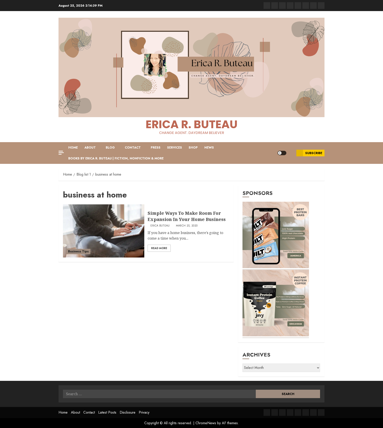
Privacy (144, 412)
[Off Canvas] (61, 153)
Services (174, 147)
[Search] (291, 153)
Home (73, 147)
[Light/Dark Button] (281, 153)
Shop (193, 147)
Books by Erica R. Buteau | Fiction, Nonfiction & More (116, 158)
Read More (159, 248)
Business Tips (78, 251)
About (90, 147)
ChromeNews (205, 423)
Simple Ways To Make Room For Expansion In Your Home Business (187, 216)
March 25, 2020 (187, 226)
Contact (133, 147)
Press (155, 147)
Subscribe (313, 153)
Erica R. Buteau (192, 124)
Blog (110, 147)
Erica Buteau (160, 226)
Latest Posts (107, 412)
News (209, 147)
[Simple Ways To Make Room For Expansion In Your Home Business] (103, 231)
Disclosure (127, 412)
